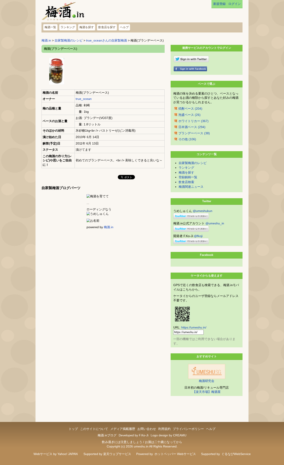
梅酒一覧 (50, 27)
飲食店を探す (107, 27)
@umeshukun (202, 211)
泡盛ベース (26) (189, 115)
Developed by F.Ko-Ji (133, 435)
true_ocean (84, 99)
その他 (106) (187, 139)
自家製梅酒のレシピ (69, 40)
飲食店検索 (186, 182)
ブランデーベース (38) (194, 133)
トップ (73, 429)
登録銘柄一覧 (188, 177)
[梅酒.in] (63, 12)
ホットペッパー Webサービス (175, 454)
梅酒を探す (86, 27)
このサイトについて (94, 429)
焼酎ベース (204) (190, 108)
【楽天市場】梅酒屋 (207, 392)
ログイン (234, 4)
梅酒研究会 (206, 381)
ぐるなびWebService (236, 454)
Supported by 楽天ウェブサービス (107, 454)
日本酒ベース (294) (191, 127)
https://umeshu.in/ (193, 327)
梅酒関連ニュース (191, 186)
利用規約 (164, 429)
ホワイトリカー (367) (193, 121)
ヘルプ (124, 27)
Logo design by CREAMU (168, 435)
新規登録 (219, 4)
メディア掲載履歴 (122, 429)
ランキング (68, 27)
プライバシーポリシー (188, 429)
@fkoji (198, 236)
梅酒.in (46, 40)
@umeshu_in (214, 223)
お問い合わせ (146, 429)
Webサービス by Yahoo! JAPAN (56, 454)
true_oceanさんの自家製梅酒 (106, 40)
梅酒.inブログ (107, 435)
